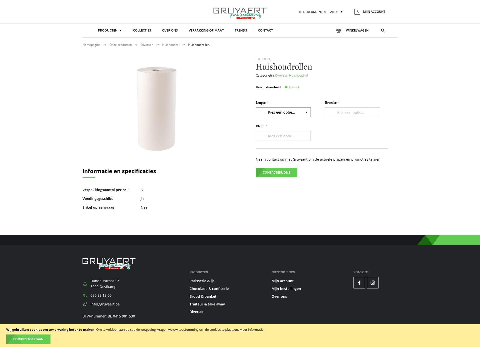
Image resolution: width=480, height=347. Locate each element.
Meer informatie (252, 329)
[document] (240, 335)
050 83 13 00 (101, 295)
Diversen (147, 45)
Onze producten (121, 45)
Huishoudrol (171, 45)
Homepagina (91, 45)
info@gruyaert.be (105, 304)
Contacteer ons (276, 172)
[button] (321, 12)
